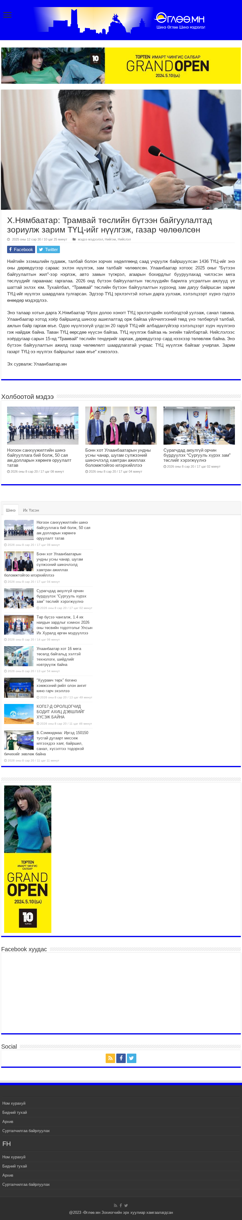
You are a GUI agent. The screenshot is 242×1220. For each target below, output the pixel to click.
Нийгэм (110, 239)
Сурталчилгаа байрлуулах (26, 1131)
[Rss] (110, 1058)
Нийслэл (124, 239)
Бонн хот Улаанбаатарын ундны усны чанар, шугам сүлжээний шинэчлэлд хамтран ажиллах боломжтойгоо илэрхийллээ (118, 458)
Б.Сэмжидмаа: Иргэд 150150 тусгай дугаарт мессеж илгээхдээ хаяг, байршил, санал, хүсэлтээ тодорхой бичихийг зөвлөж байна (46, 743)
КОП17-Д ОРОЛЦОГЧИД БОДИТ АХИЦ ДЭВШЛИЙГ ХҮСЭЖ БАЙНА (61, 711)
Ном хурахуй (13, 1103)
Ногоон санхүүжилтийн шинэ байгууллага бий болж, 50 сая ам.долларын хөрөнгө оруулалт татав (39, 458)
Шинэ (11, 510)
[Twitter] (131, 1058)
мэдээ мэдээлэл (90, 239)
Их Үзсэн (31, 510)
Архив (7, 1121)
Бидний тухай (14, 1112)
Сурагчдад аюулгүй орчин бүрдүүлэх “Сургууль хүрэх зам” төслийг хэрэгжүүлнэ (196, 455)
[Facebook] (121, 1058)
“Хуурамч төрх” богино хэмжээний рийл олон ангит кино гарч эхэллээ (61, 685)
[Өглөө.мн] (121, 19)
